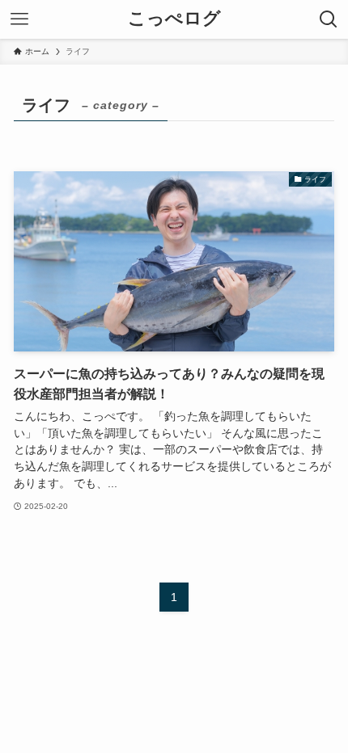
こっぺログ (174, 19)
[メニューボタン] (19, 19)
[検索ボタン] (328, 19)
